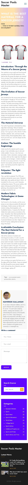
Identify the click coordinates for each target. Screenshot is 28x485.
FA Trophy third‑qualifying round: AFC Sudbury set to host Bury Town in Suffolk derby (17, 463)
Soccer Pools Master (9, 4)
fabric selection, (12, 279)
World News (15, 420)
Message (6, 367)
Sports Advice (15, 426)
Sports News (15, 414)
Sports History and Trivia (15, 435)
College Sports (15, 423)
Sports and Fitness (15, 432)
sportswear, (6, 279)
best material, (17, 277)
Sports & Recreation (15, 417)
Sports (15, 412)
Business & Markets (15, 409)
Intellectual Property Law (15, 429)
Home (3, 24)
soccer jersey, (12, 277)
